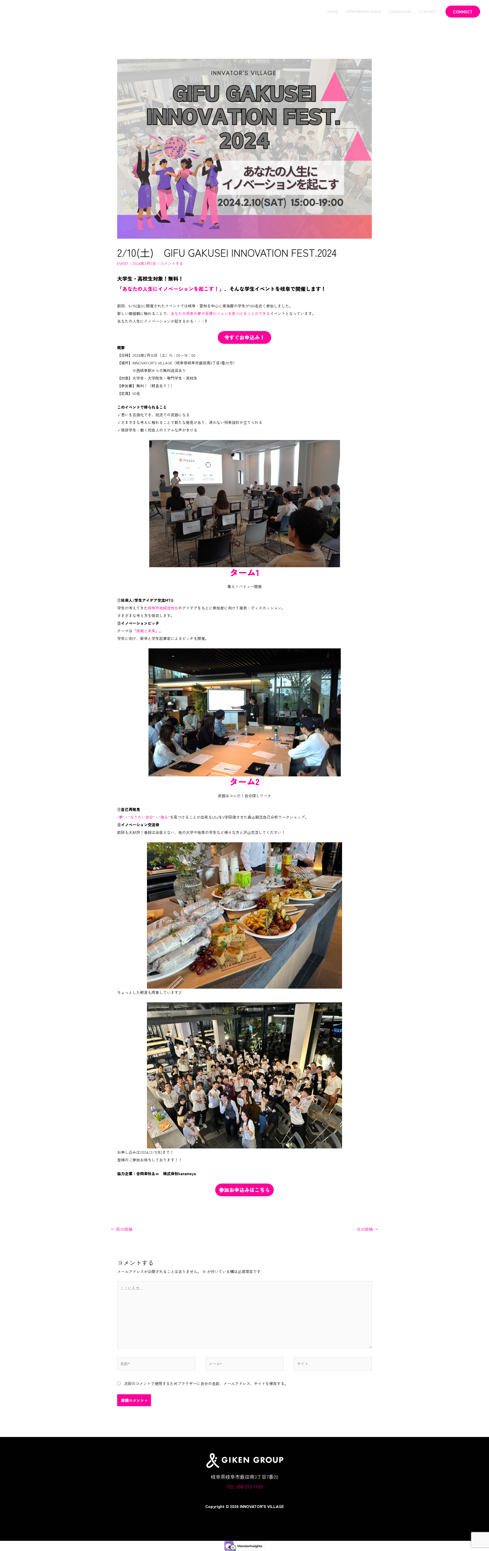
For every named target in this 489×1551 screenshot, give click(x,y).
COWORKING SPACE (363, 11)
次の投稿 (367, 1229)
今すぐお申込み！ (244, 337)
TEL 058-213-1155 (244, 1486)
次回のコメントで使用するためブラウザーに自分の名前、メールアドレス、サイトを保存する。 (206, 1383)
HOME (332, 11)
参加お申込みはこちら (244, 1189)
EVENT (122, 263)
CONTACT (428, 11)
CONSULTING (400, 11)
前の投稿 (121, 1229)
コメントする (171, 263)
